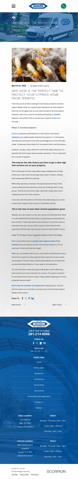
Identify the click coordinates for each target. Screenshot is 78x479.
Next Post (57, 305)
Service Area (39, 390)
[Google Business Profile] (41, 343)
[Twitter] (37, 343)
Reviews (39, 408)
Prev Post (16, 305)
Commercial (39, 379)
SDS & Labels (39, 368)
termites (15, 137)
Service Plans (39, 385)
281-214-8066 (39, 334)
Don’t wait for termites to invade (26, 285)
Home (39, 362)
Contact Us (39, 402)
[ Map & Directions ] (25, 427)
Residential (39, 373)
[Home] (38, 6)
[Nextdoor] (44, 343)
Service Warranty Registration (39, 396)
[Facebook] (33, 343)
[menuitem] (14, 474)
